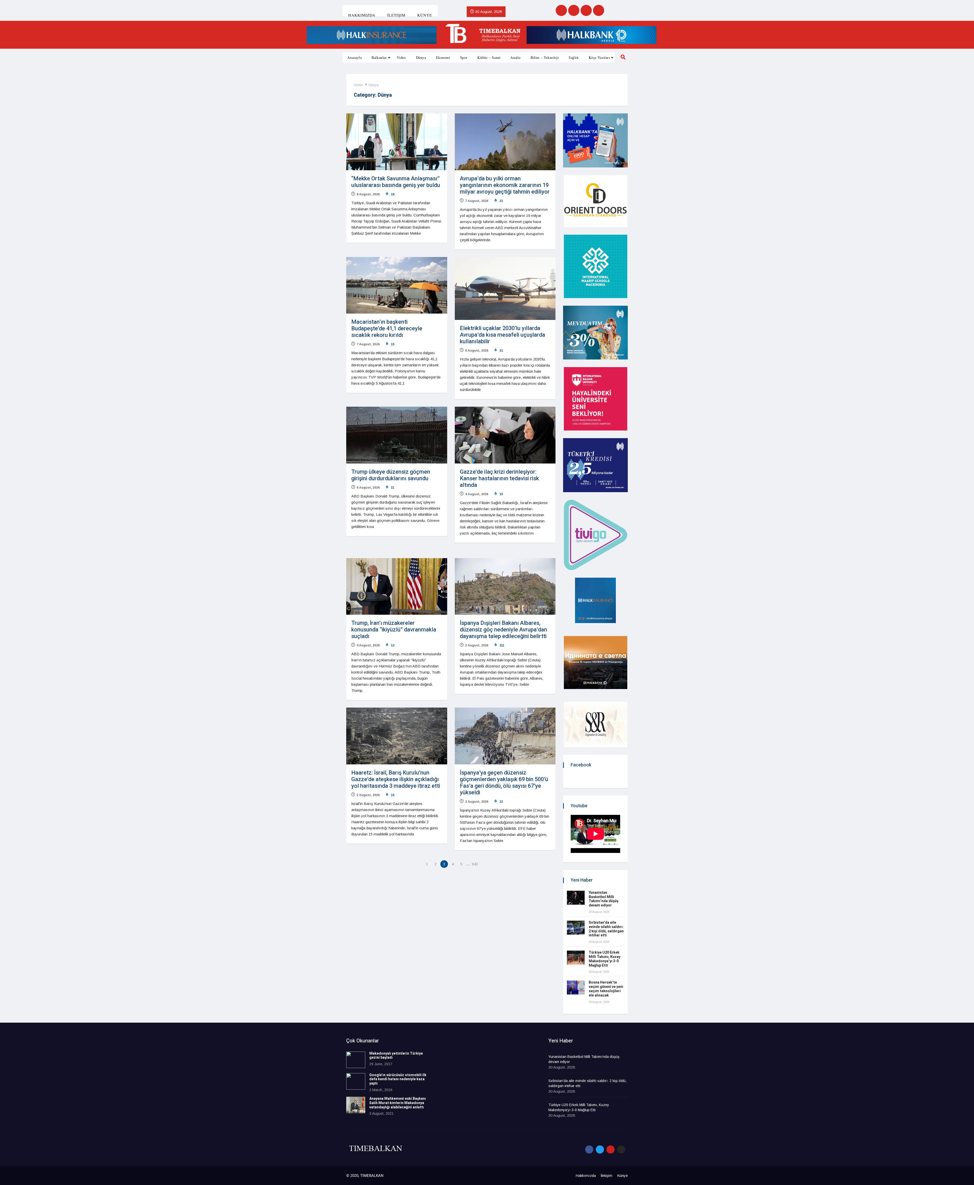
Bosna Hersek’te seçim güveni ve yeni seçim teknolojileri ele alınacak (606, 989)
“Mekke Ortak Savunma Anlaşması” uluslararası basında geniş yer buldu (395, 182)
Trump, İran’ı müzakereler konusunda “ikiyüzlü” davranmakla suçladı (393, 629)
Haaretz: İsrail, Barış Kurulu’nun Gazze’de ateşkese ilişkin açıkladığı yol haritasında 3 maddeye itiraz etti (395, 779)
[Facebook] (561, 10)
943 (475, 864)
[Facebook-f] (589, 1149)
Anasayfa (354, 57)
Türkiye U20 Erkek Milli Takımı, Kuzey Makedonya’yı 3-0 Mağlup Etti (604, 959)
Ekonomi (443, 57)
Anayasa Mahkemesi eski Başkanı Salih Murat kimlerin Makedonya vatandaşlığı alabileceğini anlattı (397, 1103)
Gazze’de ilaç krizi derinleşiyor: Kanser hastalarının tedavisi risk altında (499, 478)
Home (358, 85)
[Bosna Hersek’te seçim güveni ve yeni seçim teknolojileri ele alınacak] (576, 987)
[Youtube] (586, 10)
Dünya (421, 57)
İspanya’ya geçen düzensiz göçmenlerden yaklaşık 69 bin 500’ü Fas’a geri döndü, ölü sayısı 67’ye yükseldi (504, 783)
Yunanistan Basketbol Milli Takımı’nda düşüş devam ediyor (603, 899)
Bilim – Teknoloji (545, 57)
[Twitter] (573, 10)
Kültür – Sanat (488, 57)
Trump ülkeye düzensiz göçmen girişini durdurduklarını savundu (390, 475)
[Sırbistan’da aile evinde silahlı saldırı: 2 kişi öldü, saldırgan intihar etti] (576, 928)
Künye (424, 15)
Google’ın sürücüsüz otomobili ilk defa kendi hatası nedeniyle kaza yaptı (397, 1079)
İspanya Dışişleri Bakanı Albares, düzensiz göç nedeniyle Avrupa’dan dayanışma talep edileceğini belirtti (503, 629)
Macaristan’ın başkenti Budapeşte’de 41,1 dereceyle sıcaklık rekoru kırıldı (386, 328)
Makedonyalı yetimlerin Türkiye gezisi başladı (396, 1055)
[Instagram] (598, 10)
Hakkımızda (361, 15)
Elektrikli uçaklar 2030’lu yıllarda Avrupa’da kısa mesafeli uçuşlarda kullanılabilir (502, 335)
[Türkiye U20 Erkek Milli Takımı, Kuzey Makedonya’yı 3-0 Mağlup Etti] (576, 958)
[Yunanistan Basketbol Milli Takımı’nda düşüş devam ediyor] (576, 898)
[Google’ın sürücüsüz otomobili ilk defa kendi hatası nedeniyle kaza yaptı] (355, 1081)
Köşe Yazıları (599, 57)
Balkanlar (379, 57)
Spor (463, 57)
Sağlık (574, 57)
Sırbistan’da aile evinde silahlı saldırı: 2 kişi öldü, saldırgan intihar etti (606, 929)
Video (401, 57)
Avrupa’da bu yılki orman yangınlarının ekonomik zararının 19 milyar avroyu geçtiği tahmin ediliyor (505, 185)
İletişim (396, 15)
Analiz (515, 57)
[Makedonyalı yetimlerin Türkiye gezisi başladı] (355, 1060)
